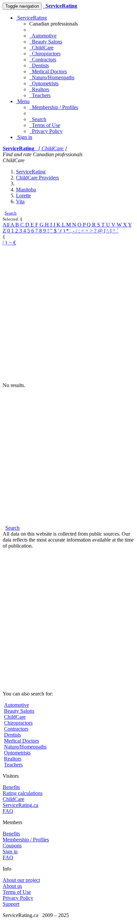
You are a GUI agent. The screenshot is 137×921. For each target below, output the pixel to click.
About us (12, 886)
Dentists (39, 65)
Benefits (11, 787)
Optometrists (44, 83)
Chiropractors (45, 53)
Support (11, 904)
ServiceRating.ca (20, 805)
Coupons (12, 845)
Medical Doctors (48, 71)
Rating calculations (23, 793)
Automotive (43, 35)
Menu (23, 101)
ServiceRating (31, 18)
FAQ (8, 811)
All (6, 225)
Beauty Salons (45, 41)
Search (37, 119)
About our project (21, 880)
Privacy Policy (46, 131)
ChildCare (41, 47)
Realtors (39, 89)
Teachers (40, 95)
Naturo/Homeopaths (51, 77)
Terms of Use (44, 125)
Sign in (24, 137)
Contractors (42, 59)
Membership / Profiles (53, 107)
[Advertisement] (68, 314)
